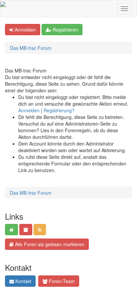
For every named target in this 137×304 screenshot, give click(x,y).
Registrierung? (59, 110)
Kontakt (22, 281)
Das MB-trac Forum (31, 48)
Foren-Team (61, 281)
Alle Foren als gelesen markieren (49, 244)
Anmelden (24, 29)
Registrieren (64, 29)
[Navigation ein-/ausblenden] (124, 8)
